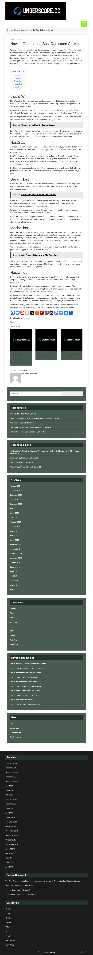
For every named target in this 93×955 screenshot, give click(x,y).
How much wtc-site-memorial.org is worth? (26, 686)
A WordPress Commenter (19, 467)
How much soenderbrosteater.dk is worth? (26, 672)
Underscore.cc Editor (18, 458)
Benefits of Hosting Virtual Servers (23, 414)
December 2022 (16, 504)
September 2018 (16, 567)
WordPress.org (15, 737)
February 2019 (15, 544)
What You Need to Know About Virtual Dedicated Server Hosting (34, 418)
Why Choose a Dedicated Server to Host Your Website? (31, 427)
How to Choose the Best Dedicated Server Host (28, 432)
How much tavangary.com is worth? (23, 695)
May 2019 (13, 531)
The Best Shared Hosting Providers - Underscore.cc (29, 451)
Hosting (13, 617)
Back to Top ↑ (83, 952)
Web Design (14, 640)
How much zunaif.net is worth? (21, 699)
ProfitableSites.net (23, 657)
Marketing (13, 622)
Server (12, 635)
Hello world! (33, 458)
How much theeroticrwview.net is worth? (25, 690)
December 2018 (16, 553)
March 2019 (14, 540)
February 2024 (15, 486)
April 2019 (13, 535)
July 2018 (13, 576)
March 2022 (14, 513)
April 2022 (13, 508)
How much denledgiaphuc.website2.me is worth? (28, 663)
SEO (11, 631)
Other (16, 30)
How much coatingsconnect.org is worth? (25, 704)
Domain (13, 608)
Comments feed (16, 732)
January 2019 (15, 549)
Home (9, 30)
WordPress (14, 644)
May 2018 (13, 585)
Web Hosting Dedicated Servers (22, 423)
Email (12, 613)
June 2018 (14, 580)
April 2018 (13, 589)
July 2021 (13, 517)
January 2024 (15, 490)
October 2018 (15, 562)
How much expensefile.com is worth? (24, 681)
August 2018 (14, 571)
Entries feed (14, 728)
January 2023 (15, 499)
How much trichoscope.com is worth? (24, 677)
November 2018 (16, 558)
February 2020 (15, 522)
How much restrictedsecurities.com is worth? (27, 668)
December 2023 (16, 495)
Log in (12, 723)
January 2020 (15, 526)
